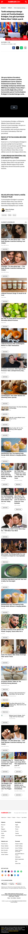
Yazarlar (17, 833)
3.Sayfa (3, 835)
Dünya (2, 837)
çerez (2, 928)
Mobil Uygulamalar (19, 859)
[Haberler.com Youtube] (8, 875)
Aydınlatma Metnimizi (13, 931)
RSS (16, 861)
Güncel (10, 7)
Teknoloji (17, 826)
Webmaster (18, 857)
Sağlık (16, 824)
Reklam (9, 817)
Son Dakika (3, 831)
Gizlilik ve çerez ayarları (7, 901)
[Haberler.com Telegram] (15, 875)
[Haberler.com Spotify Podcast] (21, 871)
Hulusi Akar (4, 215)
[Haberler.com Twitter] (8, 871)
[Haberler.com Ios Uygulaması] (4, 883)
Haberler (3, 822)
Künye (18, 817)
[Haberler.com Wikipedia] (5, 875)
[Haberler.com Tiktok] (12, 875)
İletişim (13, 817)
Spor (2, 826)
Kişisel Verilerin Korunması (18, 851)
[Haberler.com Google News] (2, 871)
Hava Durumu (4, 843)
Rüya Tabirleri (4, 852)
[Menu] (2, 2)
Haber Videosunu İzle (13, 39)
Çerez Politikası (18, 848)
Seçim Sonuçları (5, 848)
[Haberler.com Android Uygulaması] (11, 883)
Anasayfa (3, 7)
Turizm (16, 831)
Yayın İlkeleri (24, 817)
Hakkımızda (3, 817)
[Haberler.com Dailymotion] (18, 875)
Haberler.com (4, 841)
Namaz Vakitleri (4, 845)
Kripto (2, 833)
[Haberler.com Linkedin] (15, 871)
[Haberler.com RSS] (2, 875)
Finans (16, 829)
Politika (9, 215)
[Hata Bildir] (14, 901)
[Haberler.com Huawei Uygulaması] (18, 883)
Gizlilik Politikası (18, 845)
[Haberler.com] (6, 812)
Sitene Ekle (17, 863)
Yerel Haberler (18, 835)
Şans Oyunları (4, 850)
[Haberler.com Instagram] (12, 871)
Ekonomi (3, 824)
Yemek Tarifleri (4, 854)
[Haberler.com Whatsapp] (18, 871)
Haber (8, 898)
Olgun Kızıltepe (9, 209)
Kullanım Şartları (19, 843)
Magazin (3, 829)
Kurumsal (17, 841)
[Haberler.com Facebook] (5, 871)
